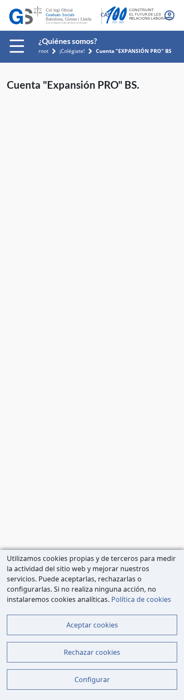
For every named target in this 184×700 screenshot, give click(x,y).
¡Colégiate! (72, 51)
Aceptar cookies (92, 625)
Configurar (92, 679)
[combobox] (109, 15)
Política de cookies (141, 599)
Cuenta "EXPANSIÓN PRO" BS (134, 51)
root (43, 51)
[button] (170, 15)
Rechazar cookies (92, 652)
